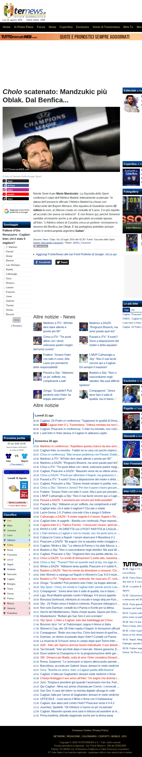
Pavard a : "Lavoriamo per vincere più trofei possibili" (76, 500)
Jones (9, 296)
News (45, 239)
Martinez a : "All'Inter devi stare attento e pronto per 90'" (58, 327)
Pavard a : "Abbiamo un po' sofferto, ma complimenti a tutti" (58, 376)
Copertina (130, 164)
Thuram (10, 305)
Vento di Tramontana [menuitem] (106, 27)
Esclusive (130, 380)
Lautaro (10, 287)
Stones (9, 310)
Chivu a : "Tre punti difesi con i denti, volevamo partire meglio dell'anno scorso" (90, 466)
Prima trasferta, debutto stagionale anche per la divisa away (76, 715)
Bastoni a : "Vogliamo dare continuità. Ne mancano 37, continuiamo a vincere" (90, 578)
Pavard (9, 251)
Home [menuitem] (7, 27)
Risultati (17, 325)
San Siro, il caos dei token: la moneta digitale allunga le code (77, 690)
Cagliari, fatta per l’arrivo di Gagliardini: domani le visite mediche (79, 694)
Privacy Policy (100, 730)
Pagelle (128, 408)
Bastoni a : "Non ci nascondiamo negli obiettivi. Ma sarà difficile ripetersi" (87, 549)
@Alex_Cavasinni (82, 242)
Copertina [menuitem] (66, 27)
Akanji (9, 256)
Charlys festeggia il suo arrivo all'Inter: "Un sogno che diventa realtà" (82, 678)
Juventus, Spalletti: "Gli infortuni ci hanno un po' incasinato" (76, 707)
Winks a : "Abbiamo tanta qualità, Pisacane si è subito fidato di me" (85, 566)
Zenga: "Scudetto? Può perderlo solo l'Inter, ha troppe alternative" (57, 394)
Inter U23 (129, 491)
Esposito (10, 292)
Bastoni (10, 260)
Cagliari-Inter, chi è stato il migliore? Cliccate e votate (72, 508)
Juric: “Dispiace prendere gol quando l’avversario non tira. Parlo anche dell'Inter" (89, 682)
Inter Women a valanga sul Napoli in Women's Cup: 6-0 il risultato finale (84, 574)
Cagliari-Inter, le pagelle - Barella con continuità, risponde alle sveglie (86, 520)
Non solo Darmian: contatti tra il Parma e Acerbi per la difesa (77, 607)
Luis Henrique (13, 265)
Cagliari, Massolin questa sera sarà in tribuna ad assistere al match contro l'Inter (89, 711)
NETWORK (59, 736)
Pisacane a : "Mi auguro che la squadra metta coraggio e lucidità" (84, 541)
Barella (9, 269)
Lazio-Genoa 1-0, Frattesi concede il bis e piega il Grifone (75, 512)
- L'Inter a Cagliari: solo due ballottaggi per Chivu (76, 620)
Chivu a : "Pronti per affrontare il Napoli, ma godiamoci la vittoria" (83, 475)
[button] (17, 320)
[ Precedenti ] (16, 464)
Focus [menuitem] (41, 27)
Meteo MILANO (16, 472)
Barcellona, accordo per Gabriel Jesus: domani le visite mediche (79, 665)
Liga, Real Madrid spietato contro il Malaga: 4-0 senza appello (78, 595)
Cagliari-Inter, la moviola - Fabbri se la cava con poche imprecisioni (81, 450)
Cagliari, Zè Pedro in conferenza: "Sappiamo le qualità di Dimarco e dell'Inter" (87, 420)
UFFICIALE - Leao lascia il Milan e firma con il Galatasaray (76, 698)
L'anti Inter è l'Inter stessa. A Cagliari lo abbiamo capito (73, 433)
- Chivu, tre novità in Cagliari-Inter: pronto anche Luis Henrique (84, 587)
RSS (124, 736)
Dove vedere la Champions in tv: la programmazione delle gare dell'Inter (84, 653)
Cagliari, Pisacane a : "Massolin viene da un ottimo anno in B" (82, 471)
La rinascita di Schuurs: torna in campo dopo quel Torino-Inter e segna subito (87, 640)
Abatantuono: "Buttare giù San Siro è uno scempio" (71, 616)
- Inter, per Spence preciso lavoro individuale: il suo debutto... (80, 645)
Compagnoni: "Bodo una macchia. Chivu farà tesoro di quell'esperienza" (84, 632)
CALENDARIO (89, 736)
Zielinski (10, 301)
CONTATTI (104, 736)
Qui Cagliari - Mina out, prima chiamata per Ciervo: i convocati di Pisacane (85, 686)
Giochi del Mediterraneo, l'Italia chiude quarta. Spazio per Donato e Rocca (85, 611)
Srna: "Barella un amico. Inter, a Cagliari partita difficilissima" (77, 669)
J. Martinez (11, 247)
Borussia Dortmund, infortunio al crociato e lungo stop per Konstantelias (84, 599)
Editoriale (130, 90)
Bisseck (10, 314)
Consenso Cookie (81, 730)
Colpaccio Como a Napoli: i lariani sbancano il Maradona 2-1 (77, 537)
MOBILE (115, 736)
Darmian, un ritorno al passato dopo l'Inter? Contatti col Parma (78, 636)
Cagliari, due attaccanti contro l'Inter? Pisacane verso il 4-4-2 (77, 703)
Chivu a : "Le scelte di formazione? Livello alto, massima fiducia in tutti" (87, 558)
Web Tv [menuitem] (128, 27)
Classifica (10, 514)
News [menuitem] (52, 27)
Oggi (126, 310)
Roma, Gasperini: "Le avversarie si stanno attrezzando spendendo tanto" (84, 661)
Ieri (133, 310)
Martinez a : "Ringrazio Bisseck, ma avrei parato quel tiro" (103, 327)
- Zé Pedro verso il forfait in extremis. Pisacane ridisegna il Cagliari (83, 603)
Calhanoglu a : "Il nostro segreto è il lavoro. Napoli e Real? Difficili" (85, 516)
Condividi (44, 262)
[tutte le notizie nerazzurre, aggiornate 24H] (25, 10)
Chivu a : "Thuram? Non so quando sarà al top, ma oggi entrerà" (81, 562)
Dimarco (10, 283)
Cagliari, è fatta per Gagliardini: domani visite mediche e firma (78, 674)
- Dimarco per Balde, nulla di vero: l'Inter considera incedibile (85, 657)
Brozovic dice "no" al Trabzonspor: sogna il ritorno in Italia (75, 624)
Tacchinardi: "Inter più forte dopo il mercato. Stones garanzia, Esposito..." (84, 649)
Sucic (9, 278)
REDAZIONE (73, 736)
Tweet (64, 262)
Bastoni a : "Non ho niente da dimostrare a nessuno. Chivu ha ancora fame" (90, 570)
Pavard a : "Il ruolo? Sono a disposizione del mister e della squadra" (104, 341)
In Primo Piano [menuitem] (23, 27)
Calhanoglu (11, 274)
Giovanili (129, 436)
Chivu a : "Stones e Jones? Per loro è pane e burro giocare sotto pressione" (88, 487)
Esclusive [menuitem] (82, 27)
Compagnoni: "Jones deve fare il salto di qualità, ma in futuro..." (103, 394)
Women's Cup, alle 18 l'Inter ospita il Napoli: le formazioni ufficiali (80, 628)
